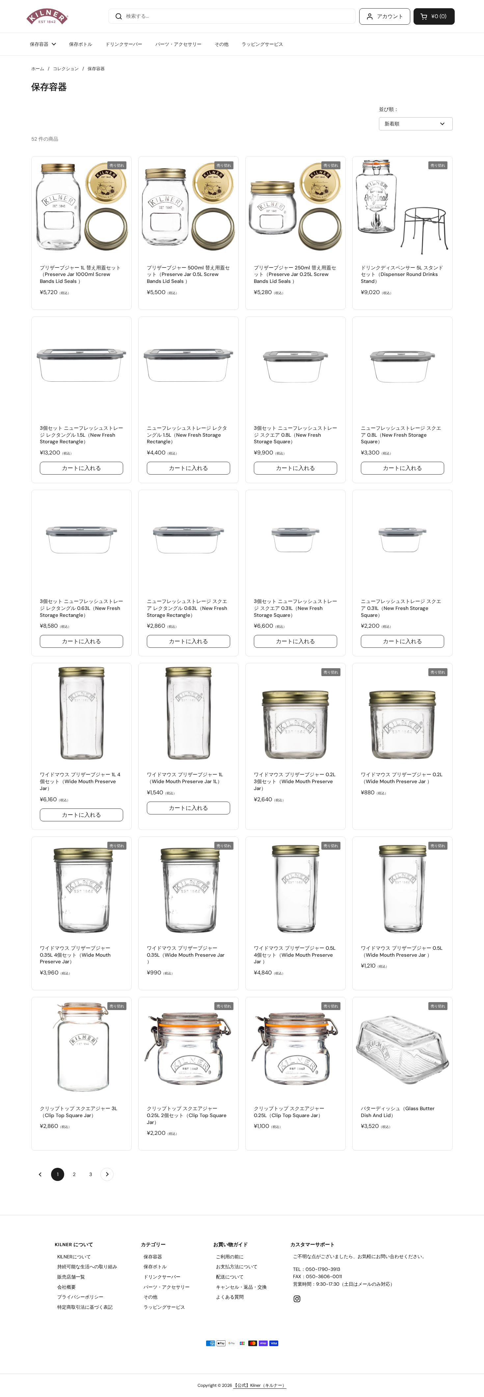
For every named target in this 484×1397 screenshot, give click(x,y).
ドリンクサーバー (162, 1277)
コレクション (66, 68)
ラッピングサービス (164, 1307)
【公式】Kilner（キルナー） (259, 1385)
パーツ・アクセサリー (167, 1287)
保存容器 (153, 1257)
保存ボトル (155, 1267)
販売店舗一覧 (71, 1277)
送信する (116, 16)
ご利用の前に (230, 1257)
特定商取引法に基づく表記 (85, 1307)
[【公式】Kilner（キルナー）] (47, 16)
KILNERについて (74, 1257)
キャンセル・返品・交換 (241, 1287)
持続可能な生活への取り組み (87, 1267)
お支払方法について (236, 1267)
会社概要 (66, 1287)
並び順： (389, 109)
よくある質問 (230, 1297)
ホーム (37, 68)
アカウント (390, 16)
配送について (230, 1277)
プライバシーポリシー (80, 1297)
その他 (150, 1297)
